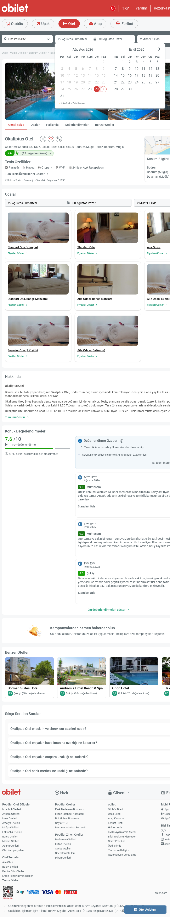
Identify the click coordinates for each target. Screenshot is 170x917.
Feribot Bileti (115, 822)
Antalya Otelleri (11, 822)
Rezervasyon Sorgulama (122, 854)
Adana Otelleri (10, 845)
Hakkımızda (115, 827)
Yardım (141, 8)
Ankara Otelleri (10, 813)
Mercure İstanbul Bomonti (70, 827)
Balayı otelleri (10, 866)
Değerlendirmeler (77, 124)
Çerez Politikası (117, 841)
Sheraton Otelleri (65, 853)
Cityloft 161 (61, 822)
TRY (125, 8)
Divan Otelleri (63, 857)
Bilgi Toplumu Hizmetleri (122, 836)
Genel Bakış (16, 124)
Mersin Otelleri (10, 841)
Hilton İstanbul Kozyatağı (69, 813)
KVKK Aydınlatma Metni (122, 832)
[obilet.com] (25, 11)
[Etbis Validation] (7, 893)
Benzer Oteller (104, 124)
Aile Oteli (7, 862)
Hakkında (52, 124)
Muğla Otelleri (10, 827)
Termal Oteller (10, 880)
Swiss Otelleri (63, 848)
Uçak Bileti (114, 813)
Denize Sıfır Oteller (13, 871)
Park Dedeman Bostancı (69, 809)
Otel (71, 23)
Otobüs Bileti (115, 809)
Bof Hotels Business (67, 818)
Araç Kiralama (116, 818)
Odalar (35, 124)
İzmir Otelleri (9, 818)
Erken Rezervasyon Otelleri (17, 875)
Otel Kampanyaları (13, 850)
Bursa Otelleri (10, 836)
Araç (97, 23)
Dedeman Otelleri (65, 839)
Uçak (45, 23)
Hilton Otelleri (63, 844)
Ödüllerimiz (114, 845)
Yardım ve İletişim (118, 850)
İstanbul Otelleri (11, 809)
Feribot (127, 23)
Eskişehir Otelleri (12, 832)
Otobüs (16, 23)
